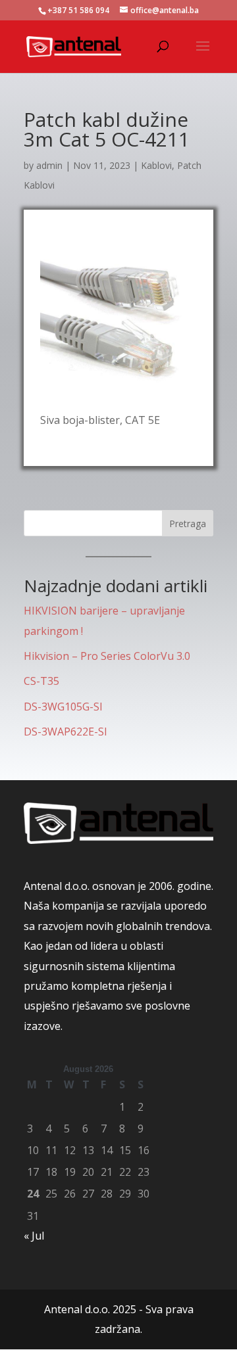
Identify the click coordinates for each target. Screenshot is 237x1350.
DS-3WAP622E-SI (65, 731)
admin (49, 165)
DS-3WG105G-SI (63, 706)
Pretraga (187, 523)
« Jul (34, 1235)
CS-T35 (41, 681)
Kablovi (156, 165)
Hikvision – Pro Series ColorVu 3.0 (107, 656)
